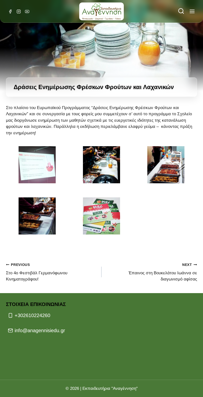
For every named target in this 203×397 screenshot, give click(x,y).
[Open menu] (192, 11)
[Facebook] (10, 11)
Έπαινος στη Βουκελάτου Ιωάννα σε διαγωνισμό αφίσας (162, 272)
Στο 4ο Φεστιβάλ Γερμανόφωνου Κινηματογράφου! (36, 272)
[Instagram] (18, 11)
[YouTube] (27, 11)
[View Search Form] (181, 11)
